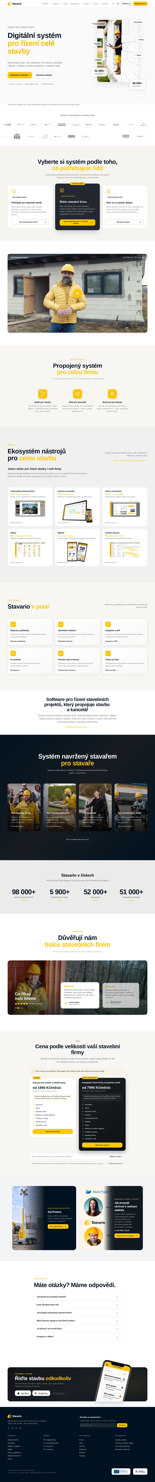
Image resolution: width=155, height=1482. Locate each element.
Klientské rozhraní (14, 1456)
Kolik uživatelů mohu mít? (48, 1305)
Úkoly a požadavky (14, 1452)
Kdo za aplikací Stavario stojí (77, 839)
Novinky (82, 1446)
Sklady (10, 1449)
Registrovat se (140, 4)
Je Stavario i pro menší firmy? (49, 1329)
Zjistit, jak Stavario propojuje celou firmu (129, 460)
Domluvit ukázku (44, 75)
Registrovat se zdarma (125, 1236)
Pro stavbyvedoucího (51, 1443)
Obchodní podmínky (122, 1449)
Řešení (55, 4)
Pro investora (48, 1449)
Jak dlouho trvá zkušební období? (51, 1297)
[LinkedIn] (20, 1428)
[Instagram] (12, 1428)
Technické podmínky (122, 1446)
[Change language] (118, 4)
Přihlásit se (126, 4)
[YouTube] (16, 1428)
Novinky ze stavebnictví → (91, 1417)
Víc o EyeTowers (56, 1226)
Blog (80, 1443)
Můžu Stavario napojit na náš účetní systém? (56, 1321)
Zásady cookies (120, 1440)
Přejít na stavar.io (115, 1163)
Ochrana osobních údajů (124, 1443)
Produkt (45, 4)
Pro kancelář (48, 1446)
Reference (83, 1449)
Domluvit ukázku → (59, 1393)
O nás (95, 4)
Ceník (65, 4)
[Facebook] (9, 1428)
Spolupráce (74, 4)
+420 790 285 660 (50, 1472)
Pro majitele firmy (49, 1440)
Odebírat (122, 1425)
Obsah (86, 4)
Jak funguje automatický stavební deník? (54, 1313)
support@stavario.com (36, 1472)
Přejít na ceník (115, 1156)
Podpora (82, 1456)
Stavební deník (13, 1440)
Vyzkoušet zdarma (53, 1131)
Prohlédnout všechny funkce (76, 727)
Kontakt (105, 4)
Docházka (11, 1443)
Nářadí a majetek (14, 1446)
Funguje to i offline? (45, 1337)
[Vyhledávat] (113, 4)
